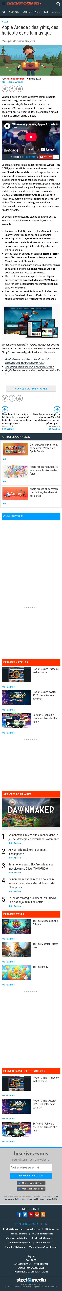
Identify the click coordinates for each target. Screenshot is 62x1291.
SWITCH (27, 12)
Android (10, 429)
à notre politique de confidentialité (42, 1199)
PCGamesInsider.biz (42, 1233)
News (37, 12)
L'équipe (31, 1256)
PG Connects (43, 1242)
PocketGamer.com (13, 1229)
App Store (9, 352)
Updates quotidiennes (33, 1183)
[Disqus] (31, 561)
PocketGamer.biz (18, 1233)
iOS (3, 12)
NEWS (5, 21)
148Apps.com (51, 1229)
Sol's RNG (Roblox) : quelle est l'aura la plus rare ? (45, 718)
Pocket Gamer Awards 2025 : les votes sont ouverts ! (45, 695)
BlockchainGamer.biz (42, 1238)
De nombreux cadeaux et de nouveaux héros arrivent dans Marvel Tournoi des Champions (32, 883)
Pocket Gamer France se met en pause (46, 670)
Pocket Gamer (28, 157)
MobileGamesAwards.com (43, 1247)
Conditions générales (31, 1268)
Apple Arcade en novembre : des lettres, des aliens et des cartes (44, 492)
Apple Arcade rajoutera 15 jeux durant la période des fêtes (44, 470)
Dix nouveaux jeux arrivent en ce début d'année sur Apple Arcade (44, 448)
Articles (56, 12)
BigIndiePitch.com (15, 1247)
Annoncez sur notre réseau (31, 1264)
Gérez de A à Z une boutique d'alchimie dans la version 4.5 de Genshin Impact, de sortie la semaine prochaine (16, 419)
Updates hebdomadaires (33, 1188)
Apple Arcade (15, 82)
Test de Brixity (40, 966)
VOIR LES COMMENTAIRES (31, 388)
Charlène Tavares (14, 78)
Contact (31, 1260)
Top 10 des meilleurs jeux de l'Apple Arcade (29, 366)
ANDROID (14, 12)
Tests (46, 12)
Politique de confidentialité (31, 1271)
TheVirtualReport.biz (20, 1242)
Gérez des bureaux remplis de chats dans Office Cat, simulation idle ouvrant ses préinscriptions (46, 419)
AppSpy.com (33, 1229)
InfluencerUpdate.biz (16, 1238)
